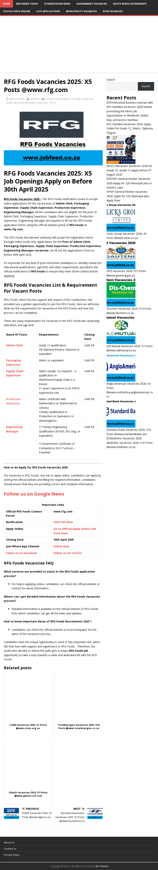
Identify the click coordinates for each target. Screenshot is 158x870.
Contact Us (10, 848)
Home (6, 3)
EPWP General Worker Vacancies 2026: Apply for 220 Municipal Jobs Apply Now (128, 196)
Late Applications (48, 11)
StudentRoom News (57, 3)
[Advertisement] (79, 45)
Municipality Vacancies (81, 11)
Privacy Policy (12, 855)
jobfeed (34, 98)
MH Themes (102, 866)
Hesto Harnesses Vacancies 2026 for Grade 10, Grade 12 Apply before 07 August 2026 (129, 170)
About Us (9, 842)
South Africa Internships (129, 3)
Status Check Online (16, 11)
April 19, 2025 (16, 98)
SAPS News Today (27, 3)
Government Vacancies (91, 3)
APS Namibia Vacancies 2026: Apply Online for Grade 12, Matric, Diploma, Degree (130, 128)
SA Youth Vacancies (82, 98)
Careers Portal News (57, 98)
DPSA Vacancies (113, 11)
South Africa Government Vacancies (27, 102)
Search (111, 79)
